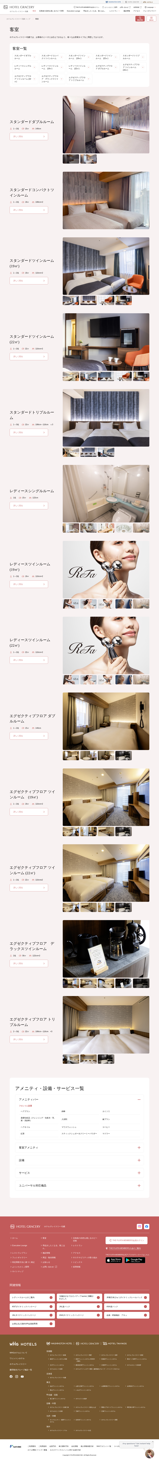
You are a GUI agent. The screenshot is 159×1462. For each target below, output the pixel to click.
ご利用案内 (32, 1446)
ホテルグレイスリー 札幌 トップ (18, 19)
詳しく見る (18, 136)
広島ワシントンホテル (108, 1411)
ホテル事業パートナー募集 (37, 1450)
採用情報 (76, 1267)
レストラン (77, 1245)
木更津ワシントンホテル (109, 1365)
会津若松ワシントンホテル (135, 1386)
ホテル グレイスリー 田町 (84, 1355)
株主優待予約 (64, 1446)
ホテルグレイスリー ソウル (58, 1430)
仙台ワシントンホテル (57, 1386)
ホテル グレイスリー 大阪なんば (86, 1407)
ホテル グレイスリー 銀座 (58, 1355)
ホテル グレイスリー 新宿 (135, 1355)
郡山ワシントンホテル (57, 1390)
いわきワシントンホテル (83, 1390)
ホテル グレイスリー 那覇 (109, 1420)
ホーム (15, 1238)
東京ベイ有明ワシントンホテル (137, 1359)
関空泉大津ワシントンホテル (136, 1407)
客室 (34, 11)
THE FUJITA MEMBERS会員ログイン (128, 1240)
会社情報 (74, 1446)
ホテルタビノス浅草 (56, 1369)
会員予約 (52, 1446)
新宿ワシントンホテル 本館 (58, 1359)
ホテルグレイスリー (18, 1364)
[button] (71, 159)
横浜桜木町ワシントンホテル (85, 1365)
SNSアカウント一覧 (103, 1446)
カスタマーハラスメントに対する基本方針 (65, 1450)
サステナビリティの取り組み (85, 1258)
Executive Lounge (73, 11)
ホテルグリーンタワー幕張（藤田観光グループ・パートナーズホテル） (98, 1369)
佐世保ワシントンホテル (83, 1420)
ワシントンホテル (17, 1358)
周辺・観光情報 (49, 1258)
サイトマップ (17, 1271)
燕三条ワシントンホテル (57, 1399)
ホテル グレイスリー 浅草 (109, 1355)
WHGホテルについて (18, 1353)
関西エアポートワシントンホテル (111, 1407)
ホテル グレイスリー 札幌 (58, 1377)
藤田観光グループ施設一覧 (21, 1370)
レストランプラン (19, 1253)
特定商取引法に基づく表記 (23, 1262)
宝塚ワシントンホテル (83, 1411)
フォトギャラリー (149, 11)
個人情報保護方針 (87, 1446)
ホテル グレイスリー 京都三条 (59, 1407)
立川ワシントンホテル (57, 1365)
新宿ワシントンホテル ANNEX (85, 1360)
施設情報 (126, 11)
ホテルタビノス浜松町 (134, 1365)
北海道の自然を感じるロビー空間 (51, 11)
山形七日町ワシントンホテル (85, 1386)
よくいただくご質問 (20, 1267)
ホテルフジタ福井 (81, 1399)
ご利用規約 (43, 1446)
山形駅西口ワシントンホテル (110, 1386)
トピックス (77, 1262)
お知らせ (46, 1262)
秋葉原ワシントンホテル (109, 1359)
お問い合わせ (48, 1267)
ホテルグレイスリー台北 (83, 1430)
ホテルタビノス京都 (56, 1411)
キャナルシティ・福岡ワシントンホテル (60, 1421)
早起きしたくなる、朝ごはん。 (94, 11)
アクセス (136, 11)
